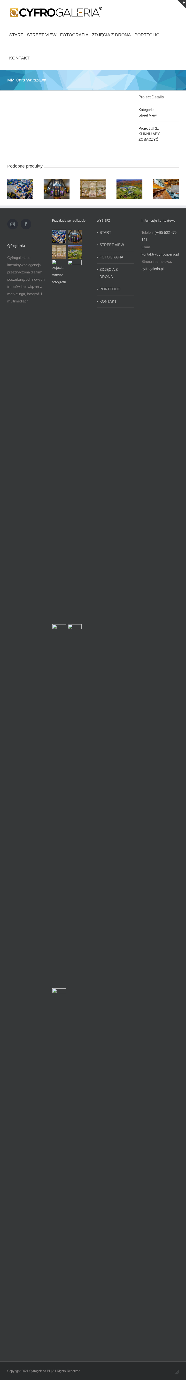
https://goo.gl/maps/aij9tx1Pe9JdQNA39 (166, 182)
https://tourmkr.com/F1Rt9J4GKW (129, 182)
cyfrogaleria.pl (152, 269)
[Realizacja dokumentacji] (59, 441)
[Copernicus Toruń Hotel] (59, 1170)
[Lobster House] (56, 188)
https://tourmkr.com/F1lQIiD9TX (20, 180)
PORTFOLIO (110, 289)
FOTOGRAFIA (111, 257)
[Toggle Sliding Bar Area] (181, 4)
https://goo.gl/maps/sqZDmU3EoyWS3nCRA (56, 182)
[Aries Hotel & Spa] (75, 441)
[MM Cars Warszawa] (59, 806)
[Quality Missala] (93, 188)
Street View (148, 115)
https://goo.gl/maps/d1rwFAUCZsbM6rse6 (93, 182)
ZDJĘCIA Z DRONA (109, 273)
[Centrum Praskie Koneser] (20, 188)
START (105, 232)
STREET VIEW (112, 245)
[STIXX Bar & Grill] (166, 188)
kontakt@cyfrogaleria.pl (160, 254)
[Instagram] (12, 224)
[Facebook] (26, 224)
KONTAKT (108, 301)
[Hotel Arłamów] (129, 188)
